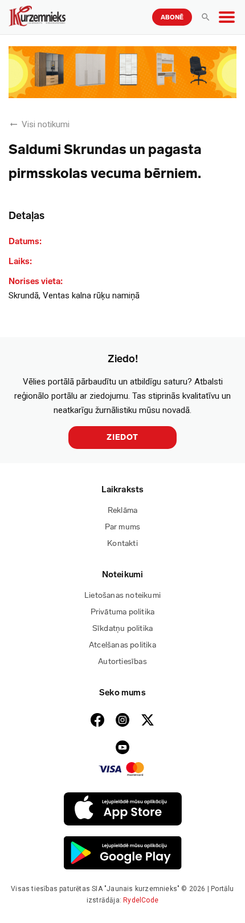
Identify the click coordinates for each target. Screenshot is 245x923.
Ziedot (122, 437)
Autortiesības (122, 661)
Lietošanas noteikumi (122, 595)
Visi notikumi (46, 124)
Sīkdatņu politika (122, 628)
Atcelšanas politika (122, 645)
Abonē (172, 17)
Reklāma (122, 510)
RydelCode (140, 900)
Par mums (123, 527)
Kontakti (122, 543)
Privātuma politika (123, 612)
